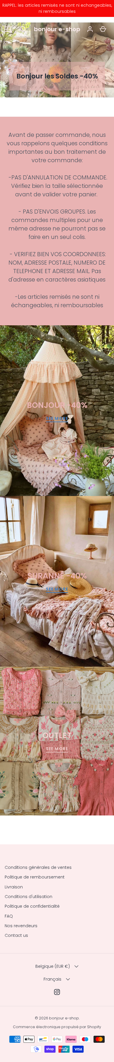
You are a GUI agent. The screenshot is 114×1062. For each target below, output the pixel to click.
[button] (22, 29)
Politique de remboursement (35, 877)
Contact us (16, 935)
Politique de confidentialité (32, 906)
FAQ (9, 916)
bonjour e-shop (57, 29)
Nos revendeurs (21, 926)
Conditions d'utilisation (28, 896)
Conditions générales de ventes (38, 867)
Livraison (14, 887)
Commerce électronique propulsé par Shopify (57, 1026)
